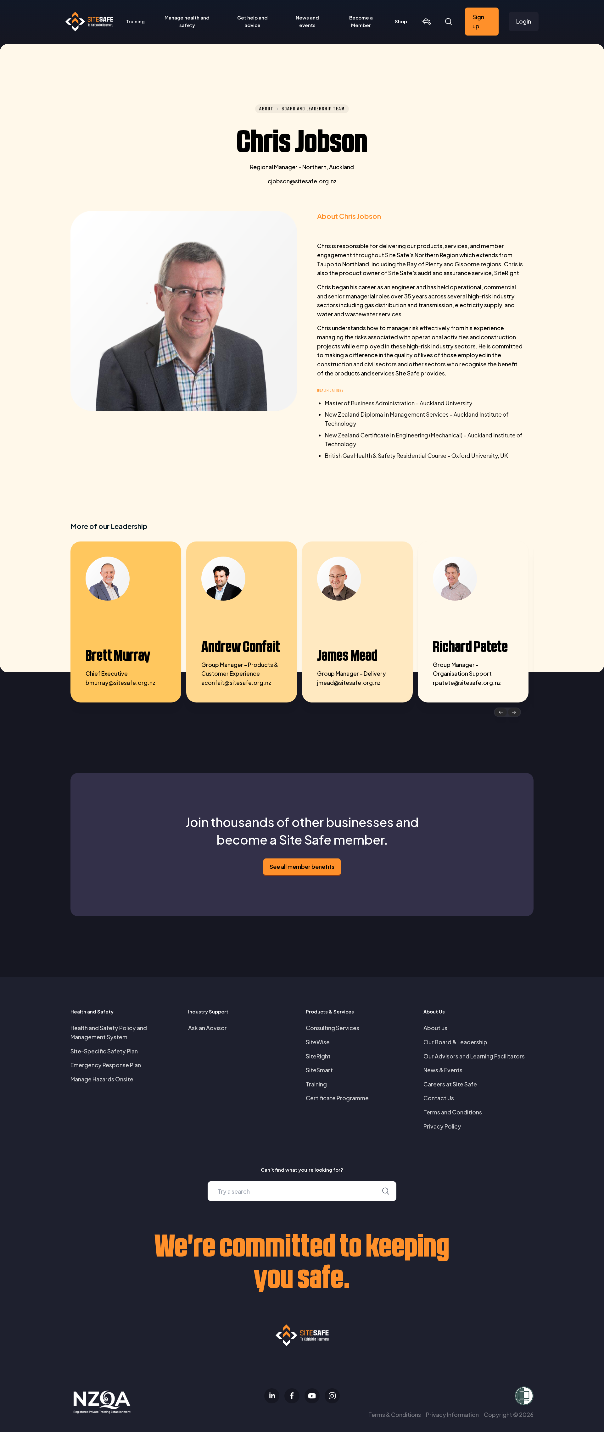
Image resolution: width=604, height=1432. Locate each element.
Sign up (478, 21)
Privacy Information (452, 1414)
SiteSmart (319, 1070)
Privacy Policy (442, 1126)
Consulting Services (332, 1027)
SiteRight (318, 1056)
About (266, 108)
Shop (401, 21)
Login (523, 21)
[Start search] (385, 1191)
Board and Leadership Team (313, 108)
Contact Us (438, 1098)
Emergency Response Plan (105, 1064)
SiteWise (318, 1042)
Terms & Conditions (394, 1414)
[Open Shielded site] (458, 1395)
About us (435, 1027)
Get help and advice (252, 21)
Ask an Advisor (207, 1027)
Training (135, 21)
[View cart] (426, 21)
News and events (307, 21)
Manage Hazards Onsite (101, 1079)
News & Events (442, 1070)
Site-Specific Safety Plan (104, 1051)
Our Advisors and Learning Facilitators (474, 1056)
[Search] (448, 21)
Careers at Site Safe (450, 1084)
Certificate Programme (337, 1098)
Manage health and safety (187, 21)
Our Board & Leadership (455, 1042)
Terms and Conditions (452, 1112)
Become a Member (361, 21)
